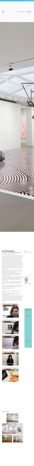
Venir (18, 11)
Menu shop (30, 11)
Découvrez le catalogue (28, 283)
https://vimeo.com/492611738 (28, 252)
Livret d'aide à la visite (28, 316)
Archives (26, 11)
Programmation (21, 11)
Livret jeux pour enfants (28, 341)
